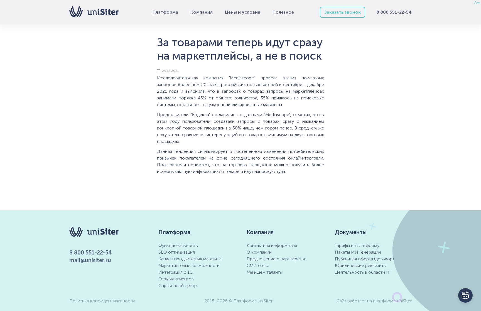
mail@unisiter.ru (90, 260)
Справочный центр (177, 285)
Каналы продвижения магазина (190, 258)
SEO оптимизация (176, 252)
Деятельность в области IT (362, 272)
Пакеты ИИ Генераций (358, 252)
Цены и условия (242, 12)
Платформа (165, 12)
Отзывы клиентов (176, 278)
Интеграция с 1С (175, 272)
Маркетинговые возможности (189, 265)
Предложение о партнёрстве (276, 258)
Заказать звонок (342, 12)
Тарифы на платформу (357, 245)
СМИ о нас (258, 265)
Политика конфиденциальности (102, 300)
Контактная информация (272, 245)
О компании (259, 252)
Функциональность (178, 245)
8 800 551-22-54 (394, 12)
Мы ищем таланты (265, 272)
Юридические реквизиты (360, 265)
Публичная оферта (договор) (364, 258)
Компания (201, 12)
